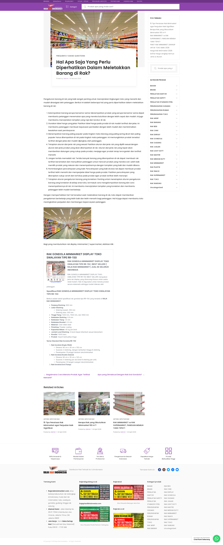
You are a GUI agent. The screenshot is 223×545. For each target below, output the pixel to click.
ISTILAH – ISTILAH (83, 1)
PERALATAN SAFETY (158, 98)
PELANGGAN (69, 1)
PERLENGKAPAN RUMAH (159, 110)
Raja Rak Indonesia (61, 541)
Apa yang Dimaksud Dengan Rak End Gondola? (120, 374)
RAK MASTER (155, 155)
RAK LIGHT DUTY (156, 151)
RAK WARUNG (155, 183)
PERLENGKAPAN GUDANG (160, 106)
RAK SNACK (154, 171)
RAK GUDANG (155, 143)
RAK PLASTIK (155, 167)
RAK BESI (153, 126)
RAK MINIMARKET (157, 163)
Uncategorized (156, 187)
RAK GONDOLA (156, 138)
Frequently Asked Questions (70, 55)
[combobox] (130, 6)
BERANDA (46, 1)
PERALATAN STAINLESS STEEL (161, 102)
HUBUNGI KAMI (128, 1)
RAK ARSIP (154, 118)
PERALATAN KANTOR (158, 94)
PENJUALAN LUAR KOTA (99, 1)
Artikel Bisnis (57, 1)
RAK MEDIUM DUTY (157, 159)
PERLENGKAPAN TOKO (159, 114)
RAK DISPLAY (155, 134)
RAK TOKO (154, 179)
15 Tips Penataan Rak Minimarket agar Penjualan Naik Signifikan (58, 425)
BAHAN (153, 86)
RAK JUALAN (155, 147)
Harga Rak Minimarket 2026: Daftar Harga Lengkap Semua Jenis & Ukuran (162, 54)
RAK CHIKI (154, 130)
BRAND (153, 90)
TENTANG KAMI (115, 1)
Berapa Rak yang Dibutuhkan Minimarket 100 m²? (92, 424)
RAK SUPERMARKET (157, 175)
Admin (66, 78)
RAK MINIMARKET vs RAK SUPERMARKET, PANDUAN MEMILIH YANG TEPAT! (128, 425)
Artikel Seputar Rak (52, 419)
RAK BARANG (155, 122)
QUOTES (139, 1)
